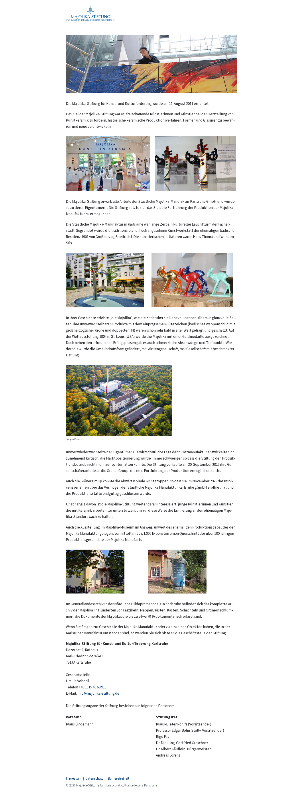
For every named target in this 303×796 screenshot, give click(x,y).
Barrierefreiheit (118, 778)
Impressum (73, 778)
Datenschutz (94, 778)
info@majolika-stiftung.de (98, 693)
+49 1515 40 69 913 (92, 687)
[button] (151, 64)
